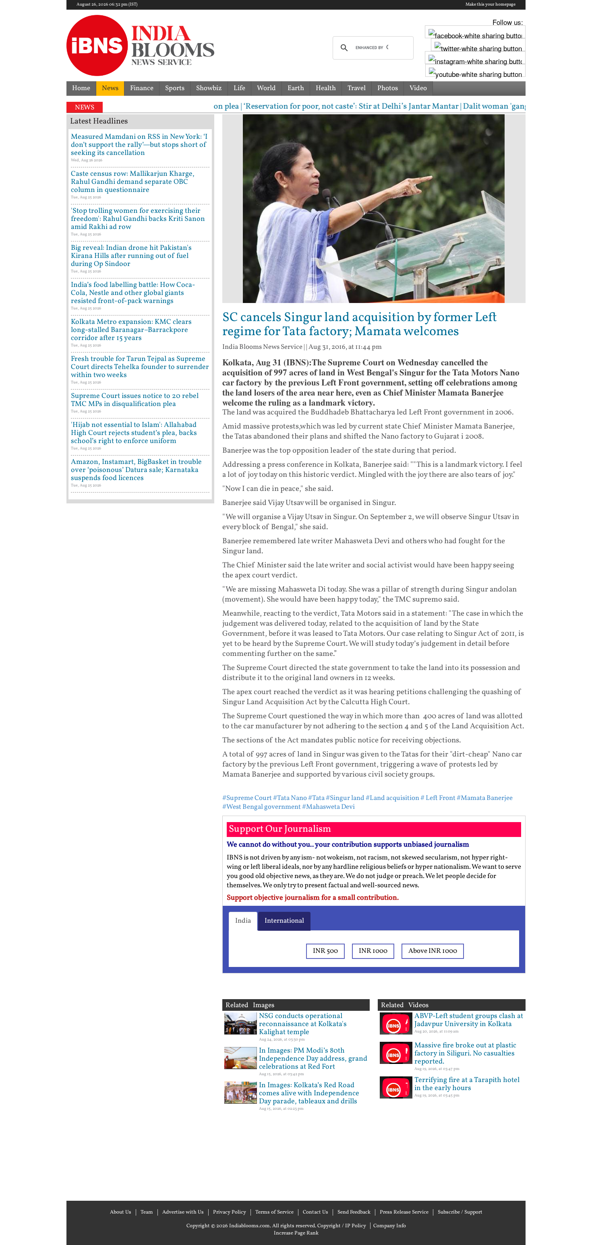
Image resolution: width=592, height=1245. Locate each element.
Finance (141, 88)
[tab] (243, 921)
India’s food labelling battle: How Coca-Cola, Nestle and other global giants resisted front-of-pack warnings (133, 293)
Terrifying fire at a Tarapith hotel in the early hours (467, 1084)
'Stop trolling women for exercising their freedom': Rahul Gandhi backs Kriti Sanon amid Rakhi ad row (138, 219)
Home (81, 88)
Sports (174, 88)
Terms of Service (274, 1212)
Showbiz (209, 88)
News (110, 88)
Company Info (389, 1226)
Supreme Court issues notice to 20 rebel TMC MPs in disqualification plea (135, 400)
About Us (120, 1212)
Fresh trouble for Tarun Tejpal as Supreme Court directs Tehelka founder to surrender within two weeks (140, 367)
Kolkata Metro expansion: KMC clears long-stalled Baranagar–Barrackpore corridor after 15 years (131, 330)
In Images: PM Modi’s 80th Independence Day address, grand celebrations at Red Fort (313, 1059)
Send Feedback (354, 1212)
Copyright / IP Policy (341, 1226)
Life (239, 88)
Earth (296, 88)
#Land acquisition (392, 798)
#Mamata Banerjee (485, 798)
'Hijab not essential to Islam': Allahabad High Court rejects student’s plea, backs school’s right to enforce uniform (134, 433)
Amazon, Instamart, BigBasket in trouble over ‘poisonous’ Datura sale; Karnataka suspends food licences (136, 470)
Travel (357, 88)
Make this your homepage (490, 4)
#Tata (316, 798)
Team (147, 1212)
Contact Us (315, 1212)
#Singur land (345, 798)
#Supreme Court (247, 798)
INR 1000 (373, 951)
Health (326, 88)
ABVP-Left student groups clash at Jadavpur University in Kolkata (468, 1020)
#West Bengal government (261, 807)
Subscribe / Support (460, 1212)
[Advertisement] (140, 851)
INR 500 (325, 951)
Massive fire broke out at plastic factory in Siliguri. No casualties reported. (465, 1054)
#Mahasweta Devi (328, 807)
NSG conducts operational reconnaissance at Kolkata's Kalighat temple (303, 1024)
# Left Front (437, 798)
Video (418, 88)
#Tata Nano (290, 798)
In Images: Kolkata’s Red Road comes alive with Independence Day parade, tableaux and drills (309, 1093)
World (266, 88)
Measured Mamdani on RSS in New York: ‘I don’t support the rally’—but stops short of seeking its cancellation (139, 145)
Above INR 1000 (432, 951)
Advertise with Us (183, 1212)
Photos (387, 88)
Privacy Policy (229, 1212)
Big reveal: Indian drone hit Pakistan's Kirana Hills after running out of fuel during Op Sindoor (131, 256)
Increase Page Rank (296, 1233)
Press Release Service (404, 1212)
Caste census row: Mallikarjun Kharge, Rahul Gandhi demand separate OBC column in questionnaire (133, 182)
